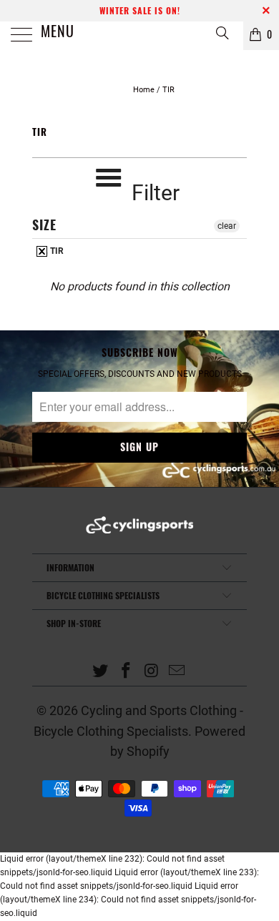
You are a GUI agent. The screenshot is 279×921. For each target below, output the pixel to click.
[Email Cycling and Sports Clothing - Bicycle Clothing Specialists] (177, 672)
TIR (56, 251)
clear (226, 226)
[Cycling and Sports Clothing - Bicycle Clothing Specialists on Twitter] (101, 672)
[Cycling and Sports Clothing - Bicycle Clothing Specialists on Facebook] (126, 672)
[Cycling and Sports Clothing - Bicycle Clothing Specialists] (140, 35)
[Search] (221, 32)
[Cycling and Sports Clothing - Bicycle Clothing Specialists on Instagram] (151, 672)
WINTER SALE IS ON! (139, 10)
